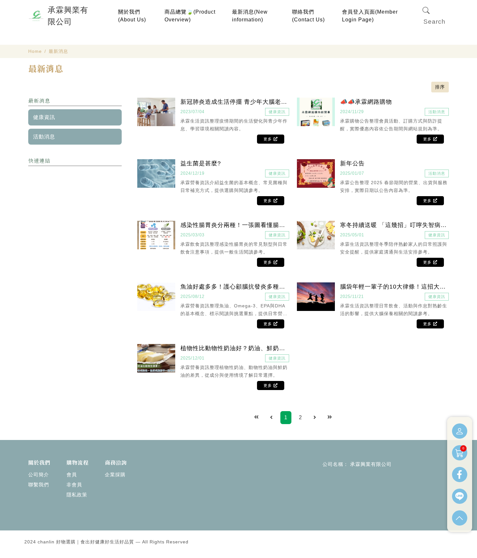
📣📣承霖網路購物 (366, 102)
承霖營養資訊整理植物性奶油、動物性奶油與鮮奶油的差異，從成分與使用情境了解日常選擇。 (233, 371)
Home (35, 51)
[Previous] (271, 417)
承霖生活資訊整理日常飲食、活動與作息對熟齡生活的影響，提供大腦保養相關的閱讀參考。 (393, 309)
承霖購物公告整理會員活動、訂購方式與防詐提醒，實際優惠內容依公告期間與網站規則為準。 (391, 124)
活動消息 (44, 136)
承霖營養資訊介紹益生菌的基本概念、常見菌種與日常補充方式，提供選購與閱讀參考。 (233, 186)
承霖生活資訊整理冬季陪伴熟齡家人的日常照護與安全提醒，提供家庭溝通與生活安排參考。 (393, 248)
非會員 (74, 484)
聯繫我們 (38, 484)
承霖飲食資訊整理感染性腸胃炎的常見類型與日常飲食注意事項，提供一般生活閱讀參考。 (233, 248)
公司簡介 (38, 474)
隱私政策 (77, 494)
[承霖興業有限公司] (36, 15)
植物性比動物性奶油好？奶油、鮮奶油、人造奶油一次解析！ (234, 348)
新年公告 (352, 163)
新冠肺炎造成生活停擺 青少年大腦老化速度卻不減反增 (234, 102)
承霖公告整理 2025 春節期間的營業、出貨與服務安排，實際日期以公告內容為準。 (393, 186)
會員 (72, 474)
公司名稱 (333, 464)
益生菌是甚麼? (200, 163)
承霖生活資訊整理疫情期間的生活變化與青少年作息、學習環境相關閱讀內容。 (233, 124)
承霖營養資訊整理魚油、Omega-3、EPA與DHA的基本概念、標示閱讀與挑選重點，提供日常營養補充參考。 (233, 310)
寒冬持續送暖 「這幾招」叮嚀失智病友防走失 (394, 225)
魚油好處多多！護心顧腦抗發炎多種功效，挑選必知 (234, 286)
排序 (440, 86)
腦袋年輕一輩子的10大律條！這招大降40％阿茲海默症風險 (394, 286)
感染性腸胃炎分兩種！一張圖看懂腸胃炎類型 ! (234, 225)
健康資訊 (44, 117)
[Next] (315, 417)
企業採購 (115, 474)
